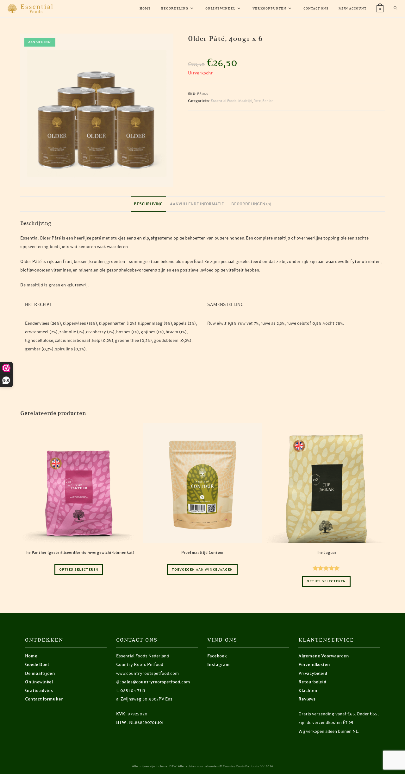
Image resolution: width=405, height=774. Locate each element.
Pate (257, 101)
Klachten (307, 690)
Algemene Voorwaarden (323, 656)
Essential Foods (224, 101)
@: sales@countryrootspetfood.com (153, 682)
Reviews (306, 699)
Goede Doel (37, 664)
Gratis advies (39, 690)
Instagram (218, 664)
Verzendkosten (314, 664)
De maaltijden (40, 673)
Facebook (217, 656)
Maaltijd (245, 101)
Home (31, 656)
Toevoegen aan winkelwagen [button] (202, 569)
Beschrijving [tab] (148, 203)
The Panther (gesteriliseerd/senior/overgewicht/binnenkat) (79, 552)
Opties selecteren (78, 569)
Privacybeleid (312, 673)
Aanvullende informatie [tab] (197, 203)
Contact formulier (44, 699)
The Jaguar (326, 552)
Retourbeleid (312, 682)
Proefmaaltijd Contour (202, 552)
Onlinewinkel (39, 682)
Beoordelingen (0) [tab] (251, 203)
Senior (267, 101)
